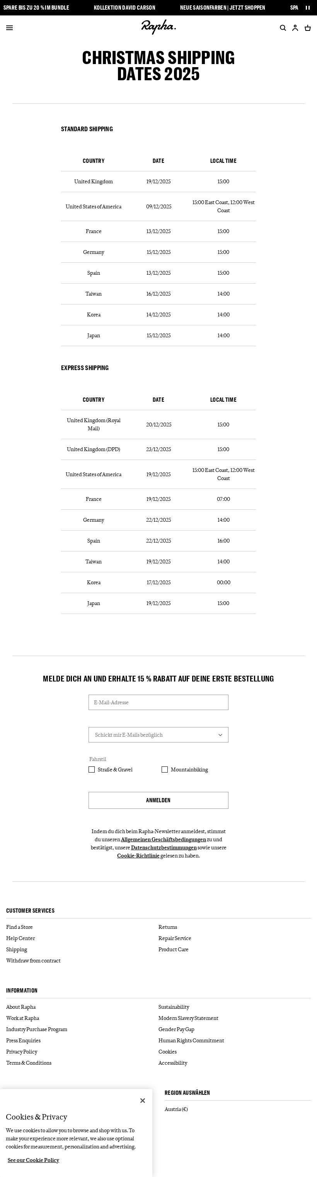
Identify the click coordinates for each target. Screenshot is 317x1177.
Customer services (30, 911)
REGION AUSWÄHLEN (187, 1093)
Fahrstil (97, 759)
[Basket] (306, 28)
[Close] (142, 1100)
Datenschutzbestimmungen (164, 847)
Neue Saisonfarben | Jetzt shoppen (223, 7)
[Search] (281, 28)
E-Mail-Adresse (111, 702)
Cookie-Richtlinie (138, 855)
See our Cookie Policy (33, 1160)
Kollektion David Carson (124, 7)
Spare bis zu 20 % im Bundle (36, 7)
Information (21, 991)
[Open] (9, 28)
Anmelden (158, 800)
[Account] (295, 28)
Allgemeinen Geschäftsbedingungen (163, 839)
